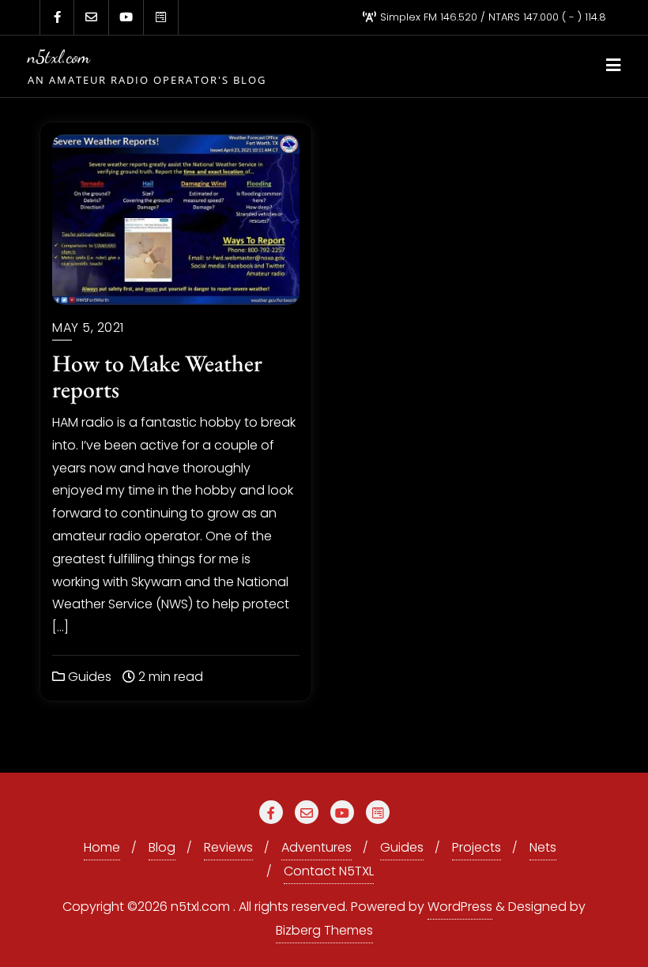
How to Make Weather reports (157, 376)
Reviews (228, 847)
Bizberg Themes (324, 930)
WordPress (460, 906)
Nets (542, 847)
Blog (162, 847)
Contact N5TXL (329, 871)
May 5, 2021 (88, 327)
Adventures (316, 847)
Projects (476, 847)
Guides (88, 677)
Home (102, 847)
